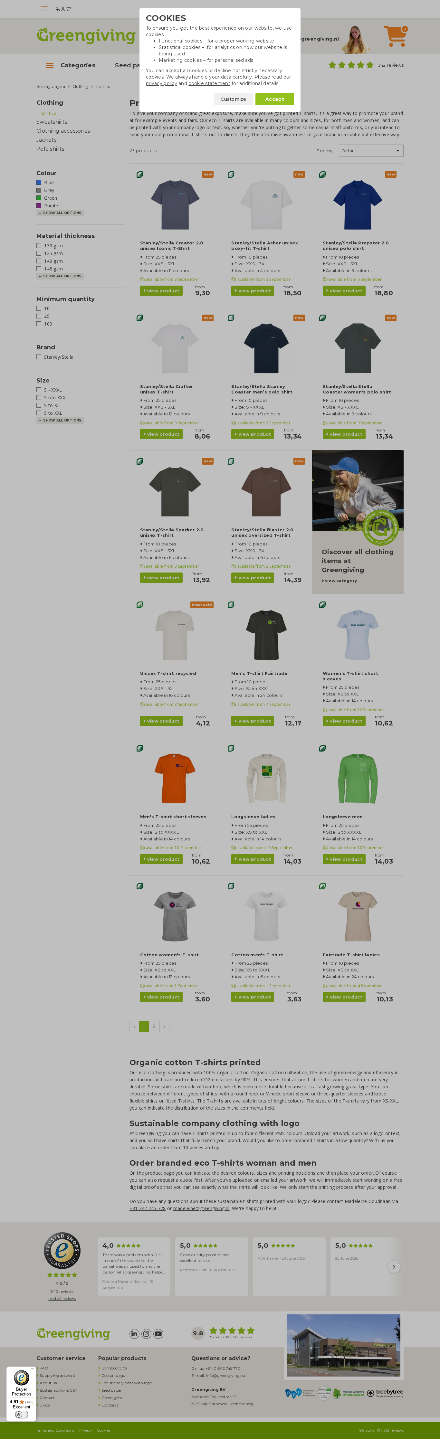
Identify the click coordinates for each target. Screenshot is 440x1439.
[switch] (21, 1414)
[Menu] (32, 1370)
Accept (274, 99)
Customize (233, 99)
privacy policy (161, 83)
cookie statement (209, 83)
